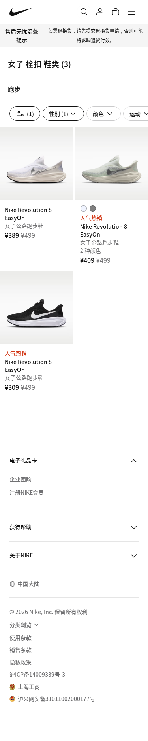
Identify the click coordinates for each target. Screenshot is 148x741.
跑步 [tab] (14, 89)
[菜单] (131, 12)
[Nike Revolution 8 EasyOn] (36, 163)
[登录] (100, 12)
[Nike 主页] (21, 12)
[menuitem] (25, 624)
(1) (30, 113)
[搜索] (84, 12)
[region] (74, 91)
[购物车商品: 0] (116, 12)
